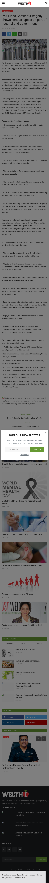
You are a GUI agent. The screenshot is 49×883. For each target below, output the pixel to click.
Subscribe (37, 449)
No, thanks (25, 455)
